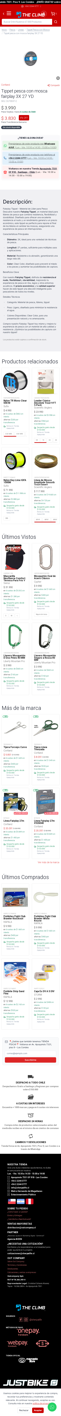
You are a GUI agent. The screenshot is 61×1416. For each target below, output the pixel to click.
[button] (30, 58)
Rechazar (23, 1410)
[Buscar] (55, 22)
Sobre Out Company (15, 1261)
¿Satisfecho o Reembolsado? (19, 1219)
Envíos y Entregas (14, 1215)
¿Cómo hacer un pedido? (17, 1212)
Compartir (55, 85)
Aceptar (38, 1410)
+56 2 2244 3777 (32, 6)
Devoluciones (12, 1268)
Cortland (5, 84)
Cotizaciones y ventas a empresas (21, 1272)
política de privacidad (42, 1403)
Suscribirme (30, 1060)
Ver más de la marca (48, 862)
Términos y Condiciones (17, 1265)
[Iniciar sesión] (44, 14)
